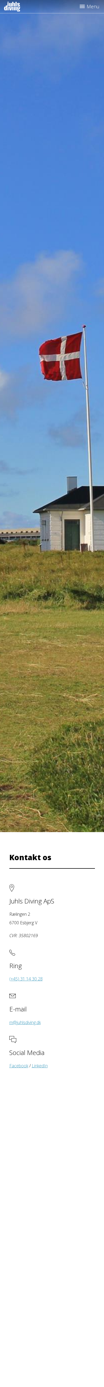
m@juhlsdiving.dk (25, 1022)
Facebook (18, 1066)
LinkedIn (40, 1066)
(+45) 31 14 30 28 (26, 979)
